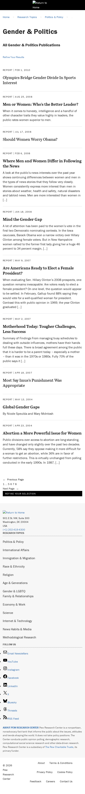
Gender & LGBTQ (14, 591)
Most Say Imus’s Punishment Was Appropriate (32, 382)
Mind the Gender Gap (22, 219)
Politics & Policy (13, 542)
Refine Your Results (13, 57)
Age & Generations (15, 583)
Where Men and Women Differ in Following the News (42, 163)
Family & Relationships (18, 596)
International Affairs (16, 550)
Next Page (11, 488)
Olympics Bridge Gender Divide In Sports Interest (39, 80)
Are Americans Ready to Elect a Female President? (38, 270)
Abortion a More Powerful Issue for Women (42, 433)
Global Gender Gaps (21, 407)
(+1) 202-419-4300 (14, 529)
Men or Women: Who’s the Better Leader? (40, 104)
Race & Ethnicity (14, 566)
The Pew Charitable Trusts (59, 747)
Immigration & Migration (19, 558)
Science (8, 613)
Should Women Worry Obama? (30, 139)
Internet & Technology (17, 621)
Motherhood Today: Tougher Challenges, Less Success (39, 328)
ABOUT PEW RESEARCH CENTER (21, 727)
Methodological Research (19, 637)
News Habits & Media (17, 629)
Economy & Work (14, 604)
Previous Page (13, 479)
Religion (8, 575)
